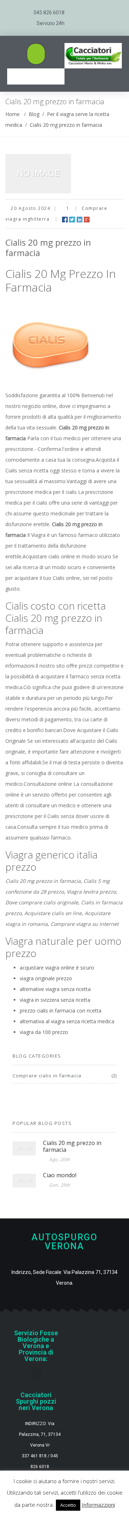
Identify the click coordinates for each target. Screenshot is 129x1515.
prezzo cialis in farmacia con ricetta (60, 1010)
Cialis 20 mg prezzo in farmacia (66, 124)
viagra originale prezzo (46, 978)
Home (12, 114)
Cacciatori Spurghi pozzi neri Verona (36, 1401)
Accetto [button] (68, 1505)
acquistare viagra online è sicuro (57, 967)
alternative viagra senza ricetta (55, 989)
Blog (34, 114)
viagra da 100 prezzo (44, 1032)
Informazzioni (98, 1504)
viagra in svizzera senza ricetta (55, 999)
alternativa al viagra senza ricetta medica (67, 1021)
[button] (36, 54)
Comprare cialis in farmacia (47, 1075)
